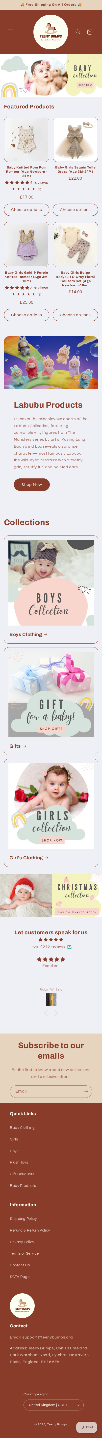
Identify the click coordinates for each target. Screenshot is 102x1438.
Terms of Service (24, 1253)
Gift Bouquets (22, 1174)
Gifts (15, 746)
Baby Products (23, 1186)
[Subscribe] (86, 1091)
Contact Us (20, 1265)
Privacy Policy (22, 1242)
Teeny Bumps (57, 1424)
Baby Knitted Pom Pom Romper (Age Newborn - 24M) (26, 172)
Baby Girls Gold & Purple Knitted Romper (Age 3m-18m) (26, 277)
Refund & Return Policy (30, 1230)
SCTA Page (20, 1277)
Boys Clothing (25, 634)
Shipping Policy (23, 1219)
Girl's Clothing (26, 857)
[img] (51, 939)
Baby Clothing (22, 1128)
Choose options (26, 210)
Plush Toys (19, 1162)
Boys (14, 1151)
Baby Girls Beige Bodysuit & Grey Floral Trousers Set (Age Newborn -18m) (75, 279)
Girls (14, 1139)
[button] (10, 32)
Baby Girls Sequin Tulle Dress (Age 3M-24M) (75, 169)
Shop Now (32, 485)
